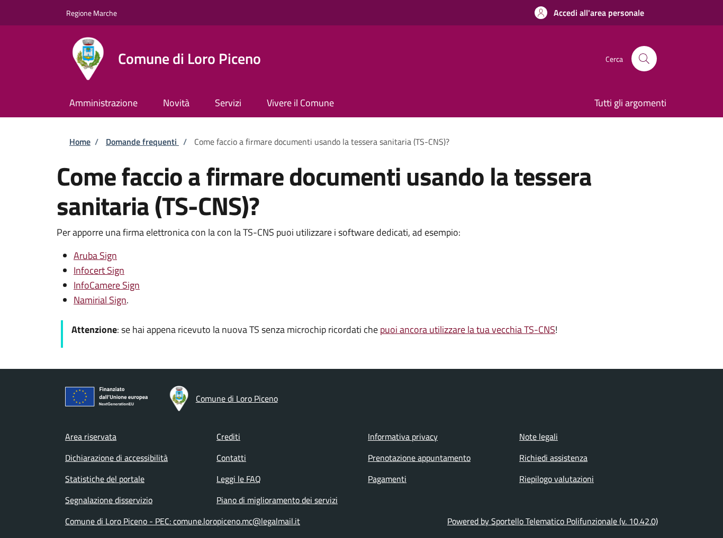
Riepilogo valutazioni (556, 478)
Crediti (228, 436)
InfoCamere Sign (107, 285)
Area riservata (90, 436)
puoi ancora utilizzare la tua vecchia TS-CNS (467, 329)
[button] (589, 12)
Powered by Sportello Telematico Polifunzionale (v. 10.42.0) (552, 521)
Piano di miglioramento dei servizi (277, 500)
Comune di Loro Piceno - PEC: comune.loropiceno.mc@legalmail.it (182, 521)
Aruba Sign (95, 255)
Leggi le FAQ (238, 478)
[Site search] (644, 58)
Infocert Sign (99, 270)
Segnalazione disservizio (108, 500)
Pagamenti (387, 478)
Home (80, 141)
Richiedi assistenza (553, 457)
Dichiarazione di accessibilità (116, 457)
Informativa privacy (403, 436)
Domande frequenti (142, 141)
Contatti (231, 457)
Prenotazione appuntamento (419, 457)
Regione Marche (91, 12)
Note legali (538, 436)
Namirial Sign (100, 300)
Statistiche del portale (104, 478)
